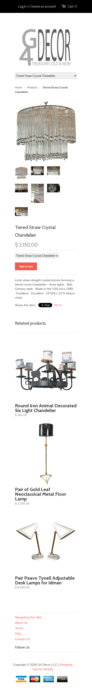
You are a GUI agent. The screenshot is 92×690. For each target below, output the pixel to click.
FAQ (18, 633)
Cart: (72, 6)
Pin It (57, 305)
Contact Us (22, 639)
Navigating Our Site (28, 617)
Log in (22, 6)
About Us (21, 622)
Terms (19, 628)
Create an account (43, 6)
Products (32, 87)
